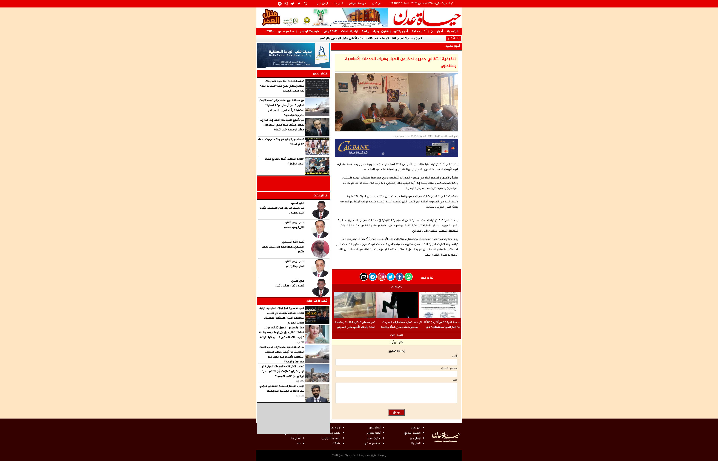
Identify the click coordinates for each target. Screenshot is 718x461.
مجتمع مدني (286, 31)
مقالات (270, 31)
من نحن (376, 3)
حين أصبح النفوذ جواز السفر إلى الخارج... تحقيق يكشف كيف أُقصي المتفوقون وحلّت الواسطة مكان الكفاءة (282, 125)
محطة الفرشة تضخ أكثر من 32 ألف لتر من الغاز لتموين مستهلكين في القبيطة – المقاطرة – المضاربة (439, 327)
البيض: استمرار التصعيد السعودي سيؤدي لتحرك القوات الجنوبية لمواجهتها (282, 388)
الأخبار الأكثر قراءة (317, 300)
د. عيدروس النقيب (294, 222)
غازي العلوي (297, 203)
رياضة (365, 31)
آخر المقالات (320, 195)
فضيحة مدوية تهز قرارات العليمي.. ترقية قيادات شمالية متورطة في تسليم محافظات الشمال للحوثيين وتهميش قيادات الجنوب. (281, 315)
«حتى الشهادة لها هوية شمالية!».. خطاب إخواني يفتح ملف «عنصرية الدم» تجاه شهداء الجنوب (282, 86)
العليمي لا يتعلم (295, 266)
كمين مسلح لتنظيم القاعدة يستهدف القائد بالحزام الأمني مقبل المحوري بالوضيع (354, 327)
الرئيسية (452, 31)
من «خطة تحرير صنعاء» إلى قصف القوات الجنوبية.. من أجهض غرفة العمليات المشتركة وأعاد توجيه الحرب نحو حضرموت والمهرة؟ (282, 107)
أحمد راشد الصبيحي (293, 242)
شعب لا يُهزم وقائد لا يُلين (289, 285)
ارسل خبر (322, 3)
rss (298, 443)
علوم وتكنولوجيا (309, 31)
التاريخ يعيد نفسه (294, 227)
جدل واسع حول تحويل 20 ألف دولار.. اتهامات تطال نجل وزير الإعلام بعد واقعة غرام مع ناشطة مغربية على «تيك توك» (281, 332)
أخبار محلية (419, 31)
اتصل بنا (338, 3)
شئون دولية (381, 31)
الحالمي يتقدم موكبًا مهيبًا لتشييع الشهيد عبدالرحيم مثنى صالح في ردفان (371, 38)
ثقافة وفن (330, 31)
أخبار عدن (437, 31)
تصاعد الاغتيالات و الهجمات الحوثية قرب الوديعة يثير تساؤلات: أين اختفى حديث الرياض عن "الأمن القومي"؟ (282, 371)
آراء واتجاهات (349, 31)
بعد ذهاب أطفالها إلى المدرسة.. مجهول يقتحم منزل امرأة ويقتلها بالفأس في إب (399, 327)
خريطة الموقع (357, 3)
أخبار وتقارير (400, 31)
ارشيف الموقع (412, 433)
